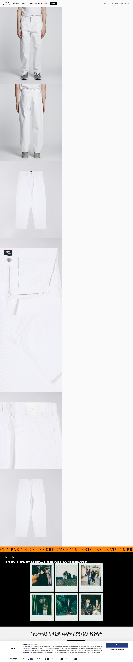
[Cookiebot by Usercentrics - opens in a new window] (13, 659)
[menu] (35, 3)
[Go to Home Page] (6, 3)
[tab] (57, 3)
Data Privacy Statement (32, 652)
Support (121, 3)
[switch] (47, 659)
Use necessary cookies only (117, 649)
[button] (127, 3)
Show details (83, 659)
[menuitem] (16, 3)
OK (117, 644)
